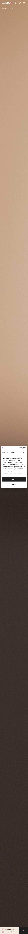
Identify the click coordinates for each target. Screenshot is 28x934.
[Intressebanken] (20, 3)
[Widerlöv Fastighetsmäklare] (7, 3)
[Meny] (24, 3)
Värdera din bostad (9, 929)
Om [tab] (23, 452)
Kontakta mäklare (9, 932)
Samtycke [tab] (5, 452)
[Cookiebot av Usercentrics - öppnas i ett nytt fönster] (19, 448)
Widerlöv (4, 8)
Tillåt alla (14, 479)
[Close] (23, 930)
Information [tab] (14, 452)
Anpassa (13, 484)
